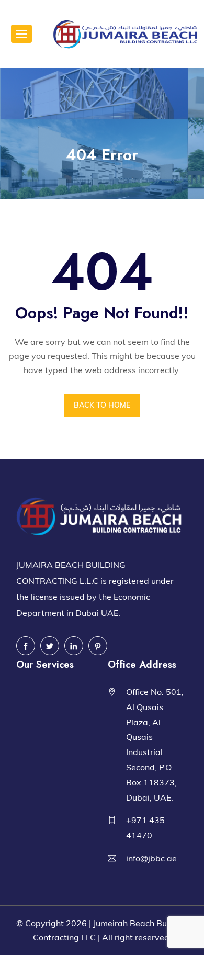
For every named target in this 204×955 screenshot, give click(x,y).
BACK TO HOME (102, 405)
